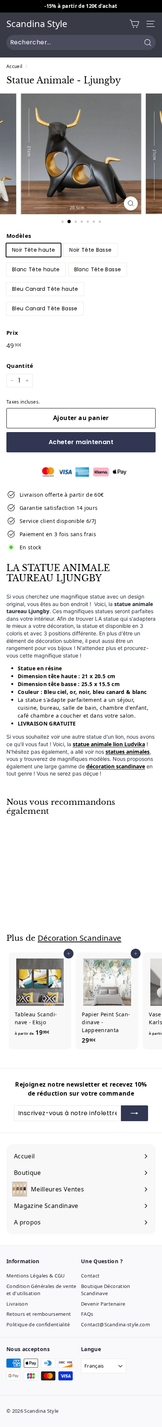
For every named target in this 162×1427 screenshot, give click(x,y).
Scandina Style (36, 23)
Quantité (20, 365)
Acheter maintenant (81, 442)
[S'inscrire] (134, 1113)
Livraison (17, 1303)
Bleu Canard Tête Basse (45, 308)
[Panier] (134, 24)
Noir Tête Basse (90, 250)
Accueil (14, 66)
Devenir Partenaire (103, 1303)
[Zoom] (131, 203)
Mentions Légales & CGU (35, 1275)
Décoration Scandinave (79, 938)
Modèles (18, 235)
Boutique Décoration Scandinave (105, 1290)
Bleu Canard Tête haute (45, 289)
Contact (90, 1275)
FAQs (87, 1314)
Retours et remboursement (38, 1314)
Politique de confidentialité (38, 1324)
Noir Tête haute (33, 250)
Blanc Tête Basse (97, 269)
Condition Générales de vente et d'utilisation (41, 1290)
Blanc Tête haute (36, 269)
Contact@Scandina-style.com (115, 1324)
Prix (12, 332)
